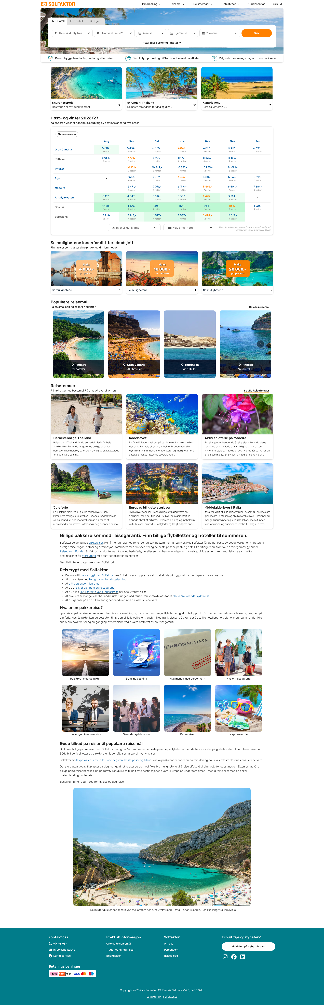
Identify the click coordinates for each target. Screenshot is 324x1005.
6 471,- (132, 186)
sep (131, 141)
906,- (157, 205)
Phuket (59, 168)
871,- (182, 205)
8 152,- (232, 157)
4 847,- (182, 148)
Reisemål (175, 4)
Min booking (149, 4)
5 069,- (232, 177)
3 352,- (182, 196)
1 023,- (258, 205)
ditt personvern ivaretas (84, 583)
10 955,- (207, 167)
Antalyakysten (64, 197)
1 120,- (132, 205)
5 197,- (106, 196)
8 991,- (157, 157)
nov (182, 141)
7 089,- (157, 177)
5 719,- (106, 215)
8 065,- (106, 157)
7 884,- (257, 186)
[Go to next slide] (260, 344)
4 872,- (207, 148)
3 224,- (232, 196)
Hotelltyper (229, 4)
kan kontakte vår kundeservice (99, 591)
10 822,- (182, 167)
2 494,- (207, 215)
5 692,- (207, 186)
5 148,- (131, 215)
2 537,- (182, 215)
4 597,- (157, 215)
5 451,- (232, 148)
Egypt (59, 178)
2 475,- (207, 196)
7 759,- (157, 186)
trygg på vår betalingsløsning (107, 579)
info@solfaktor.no (64, 949)
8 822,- (207, 157)
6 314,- (182, 186)
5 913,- (258, 177)
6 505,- (157, 148)
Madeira (60, 188)
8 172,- (182, 157)
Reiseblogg (171, 955)
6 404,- (232, 186)
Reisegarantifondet (72, 551)
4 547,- (131, 196)
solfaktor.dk (154, 996)
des (207, 141)
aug (106, 141)
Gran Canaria (63, 149)
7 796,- (132, 157)
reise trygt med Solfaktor (97, 575)
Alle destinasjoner (67, 134)
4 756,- (182, 177)
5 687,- (106, 148)
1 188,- (106, 205)
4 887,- (207, 177)
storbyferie (89, 555)
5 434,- (131, 148)
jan (232, 141)
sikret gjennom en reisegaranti (95, 587)
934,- (207, 205)
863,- (232, 205)
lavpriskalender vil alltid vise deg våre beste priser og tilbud (113, 760)
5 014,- (157, 196)
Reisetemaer (201, 4)
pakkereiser (96, 542)
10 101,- (132, 167)
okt (157, 141)
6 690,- (257, 148)
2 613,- (232, 215)
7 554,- (131, 177)
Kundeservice (256, 4)
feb (257, 141)
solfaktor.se (170, 996)
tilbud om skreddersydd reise (191, 596)
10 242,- (157, 167)
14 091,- (233, 167)
